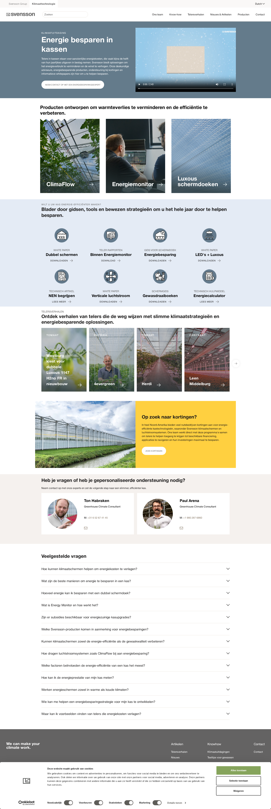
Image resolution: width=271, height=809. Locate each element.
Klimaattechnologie (43, 4)
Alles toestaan (238, 770)
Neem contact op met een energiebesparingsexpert (72, 85)
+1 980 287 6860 (192, 517)
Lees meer (59, 302)
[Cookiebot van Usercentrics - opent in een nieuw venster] (26, 803)
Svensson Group (18, 4)
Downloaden (59, 261)
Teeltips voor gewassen (220, 757)
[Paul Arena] (198, 528)
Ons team (157, 14)
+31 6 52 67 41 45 (98, 517)
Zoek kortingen (154, 451)
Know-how (175, 14)
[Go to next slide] (236, 363)
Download (108, 261)
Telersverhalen (196, 14)
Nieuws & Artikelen (220, 14)
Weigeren (238, 791)
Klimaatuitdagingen (218, 752)
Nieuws (175, 757)
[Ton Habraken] (102, 528)
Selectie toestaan (238, 780)
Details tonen (174, 802)
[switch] (98, 802)
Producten (243, 14)
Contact (260, 14)
